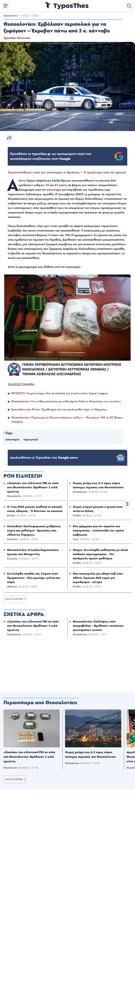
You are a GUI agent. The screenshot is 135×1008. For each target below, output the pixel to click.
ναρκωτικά (30, 439)
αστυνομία (54, 189)
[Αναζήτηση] (129, 6)
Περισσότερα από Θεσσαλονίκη (40, 702)
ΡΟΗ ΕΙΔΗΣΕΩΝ (23, 476)
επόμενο (127, 504)
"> (50, 156)
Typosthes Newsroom (17, 38)
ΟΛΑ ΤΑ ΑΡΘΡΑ (14, 599)
